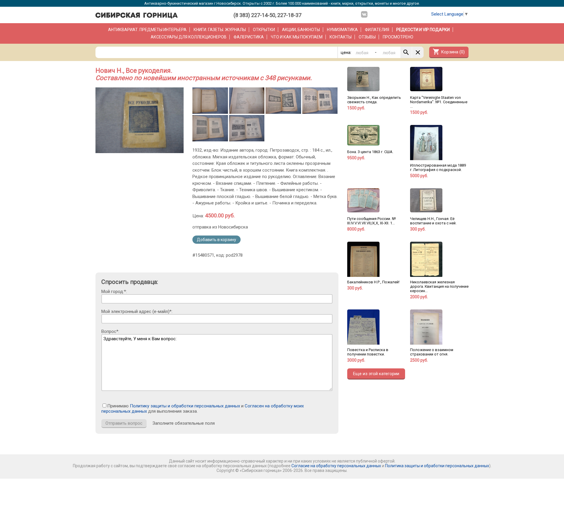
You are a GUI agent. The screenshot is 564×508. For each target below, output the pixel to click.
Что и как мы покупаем (297, 37)
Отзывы (367, 37)
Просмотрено (398, 37)
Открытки (264, 29)
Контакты (341, 37)
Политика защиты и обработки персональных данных (437, 465)
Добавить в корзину (216, 239)
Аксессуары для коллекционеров (188, 37)
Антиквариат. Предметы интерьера (147, 29)
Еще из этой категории (376, 373)
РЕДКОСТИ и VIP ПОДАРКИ (423, 29)
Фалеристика (249, 37)
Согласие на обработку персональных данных (336, 465)
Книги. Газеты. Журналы (220, 29)
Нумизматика (342, 29)
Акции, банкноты (301, 29)
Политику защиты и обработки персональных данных (185, 406)
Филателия (377, 29)
